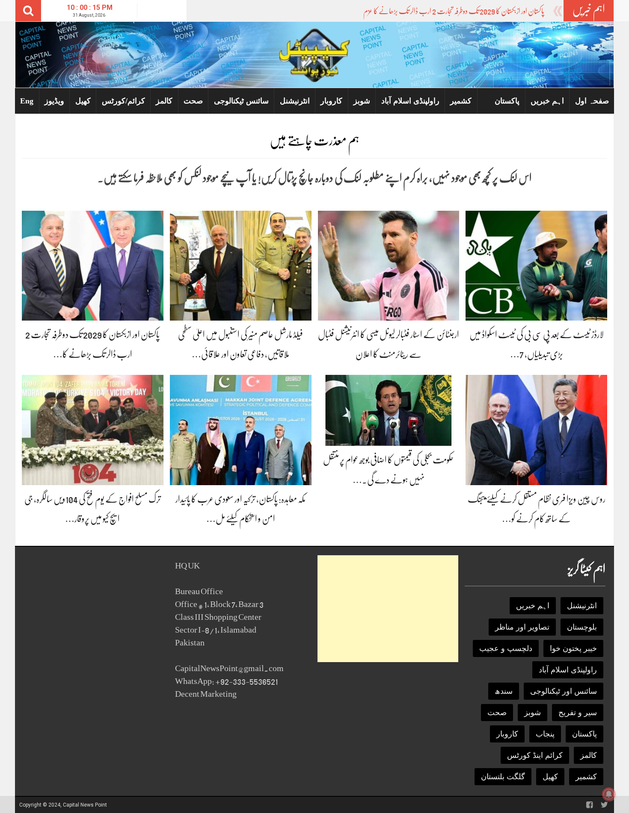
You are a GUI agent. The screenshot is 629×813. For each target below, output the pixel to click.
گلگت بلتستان (503, 776)
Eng (26, 101)
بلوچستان (582, 627)
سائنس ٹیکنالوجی (241, 101)
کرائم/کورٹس (123, 101)
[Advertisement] (387, 608)
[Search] (28, 11)
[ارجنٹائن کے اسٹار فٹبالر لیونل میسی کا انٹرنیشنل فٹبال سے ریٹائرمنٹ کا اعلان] (389, 265)
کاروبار (331, 101)
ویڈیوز (54, 101)
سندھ (504, 691)
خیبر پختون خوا (573, 648)
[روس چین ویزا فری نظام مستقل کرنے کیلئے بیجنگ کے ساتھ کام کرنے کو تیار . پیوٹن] (536, 429)
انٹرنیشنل (295, 101)
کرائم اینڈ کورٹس (535, 755)
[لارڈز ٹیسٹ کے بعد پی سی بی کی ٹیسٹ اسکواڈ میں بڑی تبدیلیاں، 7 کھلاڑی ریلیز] (536, 265)
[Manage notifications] (609, 794)
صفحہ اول (592, 101)
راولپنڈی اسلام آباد (410, 101)
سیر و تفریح (577, 712)
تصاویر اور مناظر (522, 627)
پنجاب (545, 734)
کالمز (164, 101)
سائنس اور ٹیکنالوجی (563, 691)
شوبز (361, 101)
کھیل (83, 101)
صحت (193, 101)
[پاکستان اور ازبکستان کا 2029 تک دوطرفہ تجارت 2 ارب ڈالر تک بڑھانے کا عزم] (92, 265)
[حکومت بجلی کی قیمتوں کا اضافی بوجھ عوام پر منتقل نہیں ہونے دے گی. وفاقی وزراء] (388, 410)
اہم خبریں (547, 101)
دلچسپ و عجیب (505, 648)
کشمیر (461, 101)
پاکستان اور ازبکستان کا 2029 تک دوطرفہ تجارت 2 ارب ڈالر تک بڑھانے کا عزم (453, 11)
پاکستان (507, 101)
